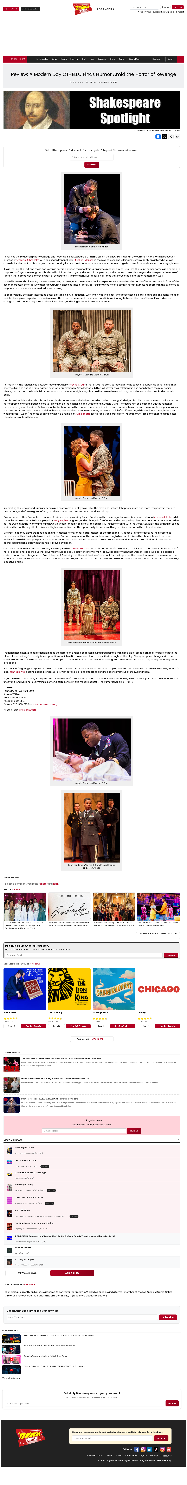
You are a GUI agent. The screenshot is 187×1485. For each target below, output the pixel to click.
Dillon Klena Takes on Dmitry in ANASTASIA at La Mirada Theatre (55, 1078)
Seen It (11, 1026)
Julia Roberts (82, 413)
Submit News (131, 1455)
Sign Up (91, 164)
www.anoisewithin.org (45, 704)
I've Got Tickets (33, 1026)
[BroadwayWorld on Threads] (162, 1449)
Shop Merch (12, 9)
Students (102, 59)
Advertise (91, 1455)
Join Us (119, 1455)
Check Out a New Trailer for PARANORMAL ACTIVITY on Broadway (54, 1366)
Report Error (166, 1456)
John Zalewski (17, 672)
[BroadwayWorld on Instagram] (143, 1449)
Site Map (154, 1455)
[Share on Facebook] (158, 136)
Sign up (172, 1403)
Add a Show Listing (30, 9)
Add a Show (72, 1273)
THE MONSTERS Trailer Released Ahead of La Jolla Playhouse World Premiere (61, 1058)
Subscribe (168, 1317)
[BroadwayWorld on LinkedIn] (149, 1449)
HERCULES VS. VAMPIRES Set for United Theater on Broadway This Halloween (59, 1335)
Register (157, 59)
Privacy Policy (164, 1460)
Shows (63, 59)
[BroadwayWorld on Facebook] (136, 1449)
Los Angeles (42, 59)
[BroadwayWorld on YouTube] (169, 1449)
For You (16, 889)
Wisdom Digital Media (126, 1460)
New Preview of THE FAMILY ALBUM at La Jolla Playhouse (50, 1345)
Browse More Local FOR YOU (158, 933)
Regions (143, 1455)
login (56, 884)
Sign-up (165, 7)
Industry (74, 59)
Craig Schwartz (27, 710)
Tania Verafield (79, 548)
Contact (110, 1455)
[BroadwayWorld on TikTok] (156, 1449)
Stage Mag (134, 59)
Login (170, 59)
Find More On (90, 1039)
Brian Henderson (76, 865)
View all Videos (10, 1378)
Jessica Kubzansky (28, 260)
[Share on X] (164, 136)
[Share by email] (177, 136)
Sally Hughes (61, 520)
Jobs (92, 59)
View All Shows (27, 1273)
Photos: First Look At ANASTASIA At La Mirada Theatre (49, 1098)
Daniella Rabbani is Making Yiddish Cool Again (45, 1356)
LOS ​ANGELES (105, 9)
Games (121, 59)
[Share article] (171, 136)
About (101, 1455)
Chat (84, 59)
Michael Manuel (82, 246)
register (43, 884)
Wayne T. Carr (82, 374)
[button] (180, 59)
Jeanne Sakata (163, 517)
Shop (112, 59)
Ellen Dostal (29, 1284)
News (54, 59)
